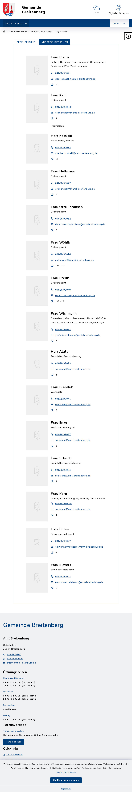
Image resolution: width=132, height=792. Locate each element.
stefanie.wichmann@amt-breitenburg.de (77, 335)
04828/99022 (63, 541)
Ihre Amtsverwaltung (41, 31)
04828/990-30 (63, 107)
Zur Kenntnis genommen (66, 780)
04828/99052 (63, 218)
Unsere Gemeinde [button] (14, 23)
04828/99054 (63, 470)
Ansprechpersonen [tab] (54, 42)
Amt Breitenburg (14, 754)
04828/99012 (63, 147)
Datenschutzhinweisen (66, 772)
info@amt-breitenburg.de (21, 662)
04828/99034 (63, 329)
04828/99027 (63, 434)
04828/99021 (63, 73)
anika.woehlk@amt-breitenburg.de (74, 260)
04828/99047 (63, 183)
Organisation (62, 31)
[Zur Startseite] (4, 31)
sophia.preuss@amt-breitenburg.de (75, 295)
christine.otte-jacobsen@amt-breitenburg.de (80, 224)
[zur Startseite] (9, 9)
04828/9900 (14, 654)
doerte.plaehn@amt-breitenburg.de (75, 78)
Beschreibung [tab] (25, 42)
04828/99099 (15, 658)
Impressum (66, 789)
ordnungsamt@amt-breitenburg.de (75, 112)
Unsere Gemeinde (18, 31)
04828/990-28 (63, 503)
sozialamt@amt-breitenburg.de (72, 369)
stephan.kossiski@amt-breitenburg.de (76, 153)
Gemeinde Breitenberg (33, 9)
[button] (128, 36)
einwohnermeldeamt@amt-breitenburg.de (79, 546)
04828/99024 (63, 576)
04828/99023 (63, 363)
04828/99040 (63, 289)
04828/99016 (63, 254)
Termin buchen (13, 741)
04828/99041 (63, 398)
